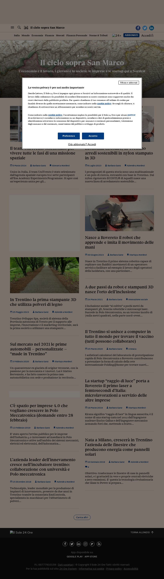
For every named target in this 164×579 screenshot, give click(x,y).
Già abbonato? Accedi (82, 144)
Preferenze (69, 136)
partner (131, 114)
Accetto (93, 136)
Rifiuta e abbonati (128, 82)
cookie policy (104, 103)
